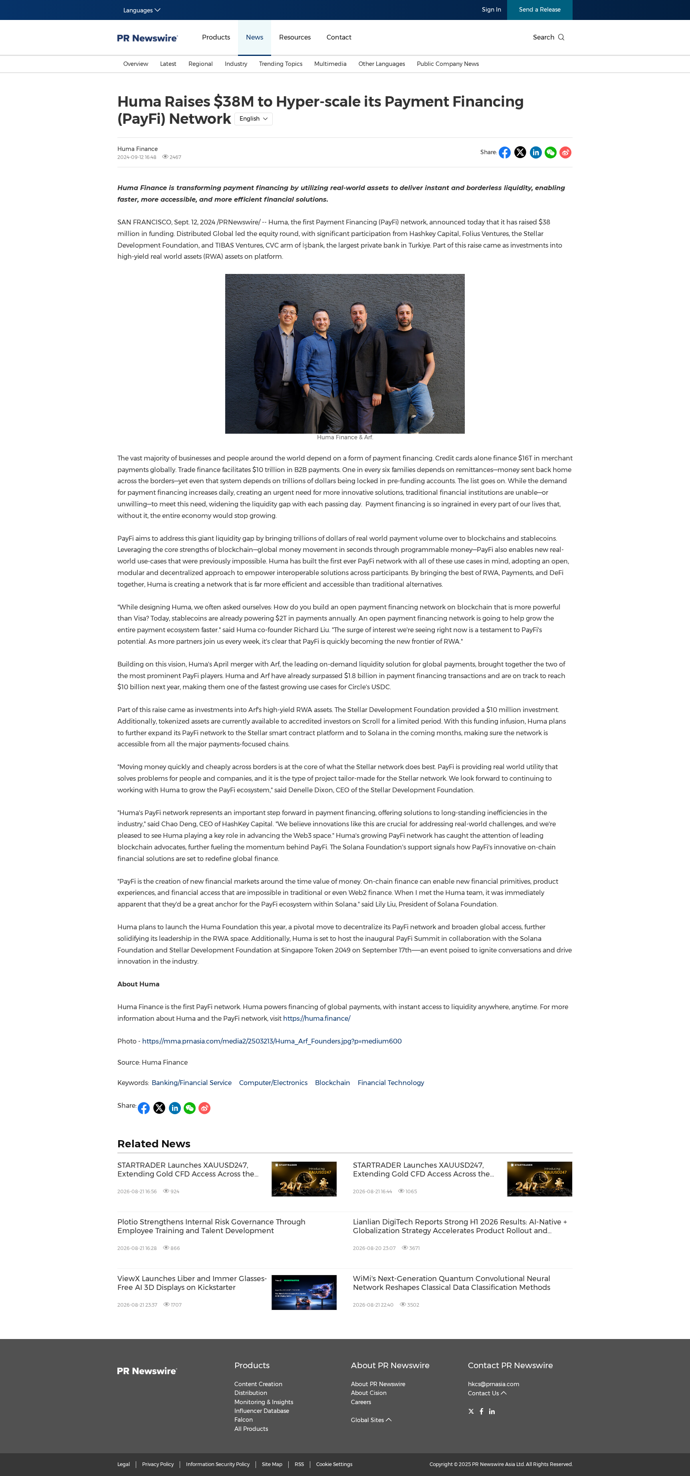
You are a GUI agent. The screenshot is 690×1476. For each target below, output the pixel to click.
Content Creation (258, 1384)
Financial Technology (391, 1083)
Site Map (272, 1464)
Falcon (243, 1419)
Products (216, 37)
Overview (135, 63)
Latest (168, 63)
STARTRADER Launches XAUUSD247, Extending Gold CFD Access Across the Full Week (185, 1169)
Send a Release (540, 9)
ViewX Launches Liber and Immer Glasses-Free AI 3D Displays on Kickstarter (192, 1283)
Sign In (491, 9)
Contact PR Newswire (510, 1365)
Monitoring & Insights (263, 1402)
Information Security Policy (218, 1464)
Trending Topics (280, 63)
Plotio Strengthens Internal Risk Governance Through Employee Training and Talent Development (211, 1226)
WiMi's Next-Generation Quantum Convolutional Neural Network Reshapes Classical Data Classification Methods (451, 1283)
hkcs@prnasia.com (493, 1384)
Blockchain (332, 1083)
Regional (200, 63)
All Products (251, 1428)
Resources (295, 37)
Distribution (250, 1393)
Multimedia (330, 63)
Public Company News (448, 63)
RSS (299, 1464)
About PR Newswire (390, 1365)
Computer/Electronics (273, 1083)
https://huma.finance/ (316, 1018)
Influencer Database (261, 1410)
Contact (339, 37)
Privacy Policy (158, 1464)
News (254, 37)
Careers (361, 1402)
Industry (236, 63)
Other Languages (382, 63)
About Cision (369, 1393)
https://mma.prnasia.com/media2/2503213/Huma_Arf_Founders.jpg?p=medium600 (272, 1041)
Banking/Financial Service (192, 1083)
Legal (123, 1464)
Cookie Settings (334, 1464)
